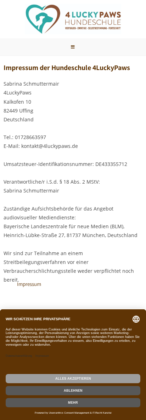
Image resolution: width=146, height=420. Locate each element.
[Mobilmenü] (73, 47)
